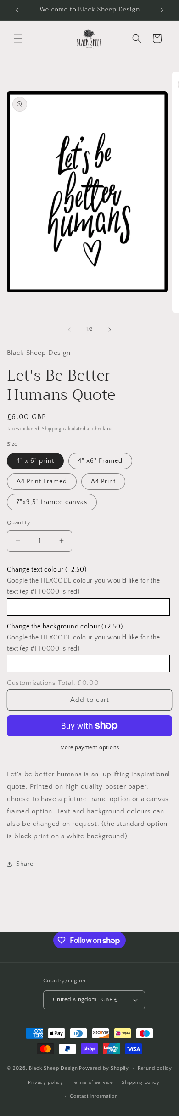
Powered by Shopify (104, 1068)
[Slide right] (110, 330)
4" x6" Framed (100, 461)
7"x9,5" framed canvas (52, 502)
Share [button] (25, 864)
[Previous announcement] (17, 10)
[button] (18, 38)
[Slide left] (69, 330)
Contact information (93, 1096)
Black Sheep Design (53, 1068)
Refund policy (155, 1068)
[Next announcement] (162, 10)
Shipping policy (141, 1082)
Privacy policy (45, 1082)
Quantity (18, 522)
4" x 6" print (35, 461)
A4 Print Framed (42, 481)
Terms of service (92, 1082)
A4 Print (103, 481)
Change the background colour (65, 626)
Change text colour (47, 569)
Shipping (52, 429)
